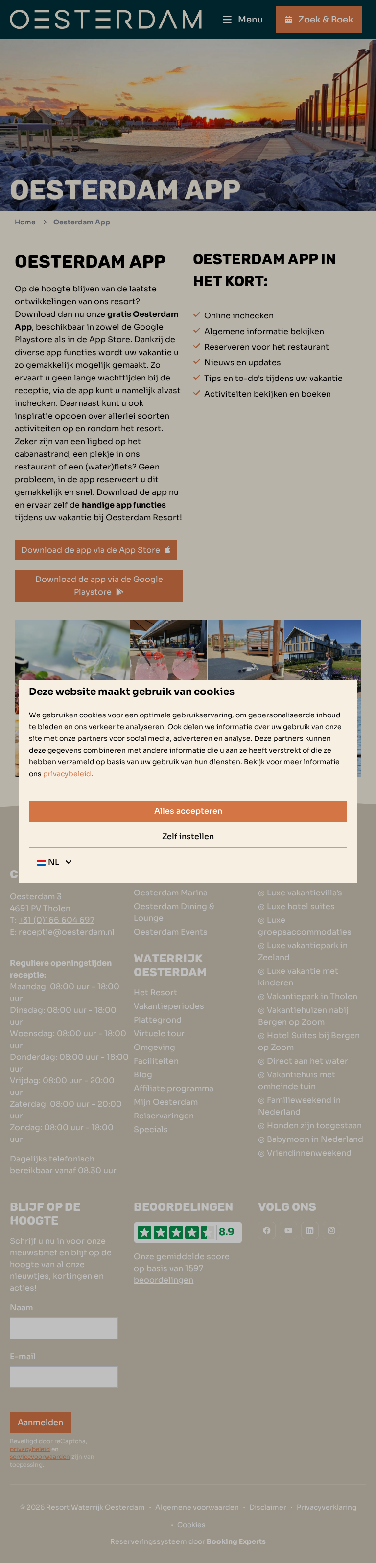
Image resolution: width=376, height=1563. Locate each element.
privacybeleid (67, 773)
